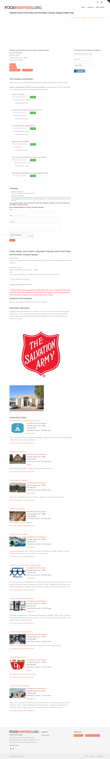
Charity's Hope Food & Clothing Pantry (22, 598)
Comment (14, 221)
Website (12, 64)
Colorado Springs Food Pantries (96, 17)
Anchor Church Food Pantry (18, 534)
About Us (90, 7)
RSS (10, 748)
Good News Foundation (17, 509)
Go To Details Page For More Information (22, 443)
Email (28, 433)
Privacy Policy (14, 745)
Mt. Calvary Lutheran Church (19, 451)
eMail (18, 215)
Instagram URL (27, 70)
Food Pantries (24, 8)
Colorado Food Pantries (81, 17)
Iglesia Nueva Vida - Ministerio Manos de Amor (25, 421)
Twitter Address (14, 70)
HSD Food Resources (92, 735)
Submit (12, 240)
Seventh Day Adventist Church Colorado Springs (25, 565)
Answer (33, 97)
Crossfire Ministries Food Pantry (20, 686)
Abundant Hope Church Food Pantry (21, 632)
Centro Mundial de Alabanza (19, 480)
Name (13, 209)
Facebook (13, 67)
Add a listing (100, 7)
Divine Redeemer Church (18, 657)
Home (83, 7)
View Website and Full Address (36, 423)
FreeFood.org (79, 735)
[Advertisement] (55, 32)
